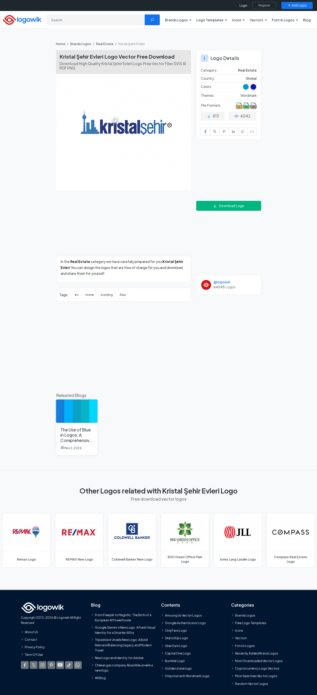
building (107, 295)
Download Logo (231, 205)
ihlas (123, 295)
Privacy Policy (35, 647)
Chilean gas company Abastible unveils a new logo (124, 667)
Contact (31, 639)
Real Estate (104, 44)
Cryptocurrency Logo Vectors (257, 668)
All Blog (100, 678)
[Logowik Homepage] (22, 19)
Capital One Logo (178, 653)
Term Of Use (34, 654)
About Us (31, 632)
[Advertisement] (123, 225)
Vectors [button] (256, 20)
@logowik (221, 282)
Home (60, 44)
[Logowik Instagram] (42, 665)
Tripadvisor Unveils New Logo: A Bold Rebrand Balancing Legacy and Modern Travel (123, 645)
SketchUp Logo (176, 638)
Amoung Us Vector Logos (183, 615)
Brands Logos (80, 44)
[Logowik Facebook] (25, 665)
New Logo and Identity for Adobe (119, 658)
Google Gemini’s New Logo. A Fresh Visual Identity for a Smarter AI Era (125, 629)
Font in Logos (245, 645)
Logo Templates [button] (209, 20)
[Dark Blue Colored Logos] (253, 87)
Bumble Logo (175, 661)
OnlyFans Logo (176, 630)
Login (243, 5)
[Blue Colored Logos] (246, 87)
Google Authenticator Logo (185, 623)
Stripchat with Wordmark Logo (187, 676)
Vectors (241, 638)
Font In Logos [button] (283, 20)
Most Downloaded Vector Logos (259, 661)
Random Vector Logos (251, 683)
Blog (307, 20)
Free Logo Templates (250, 623)
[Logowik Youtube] (60, 665)
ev (76, 295)
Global (251, 78)
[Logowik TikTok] (69, 665)
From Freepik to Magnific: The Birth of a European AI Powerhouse (123, 617)
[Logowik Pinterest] (51, 665)
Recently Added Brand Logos (256, 653)
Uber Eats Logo (176, 645)
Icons (239, 630)
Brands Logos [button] (176, 20)
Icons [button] (236, 20)
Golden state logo (178, 668)
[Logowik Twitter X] (34, 665)
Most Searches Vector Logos (256, 676)
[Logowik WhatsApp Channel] (78, 665)
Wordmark (248, 95)
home (89, 295)
